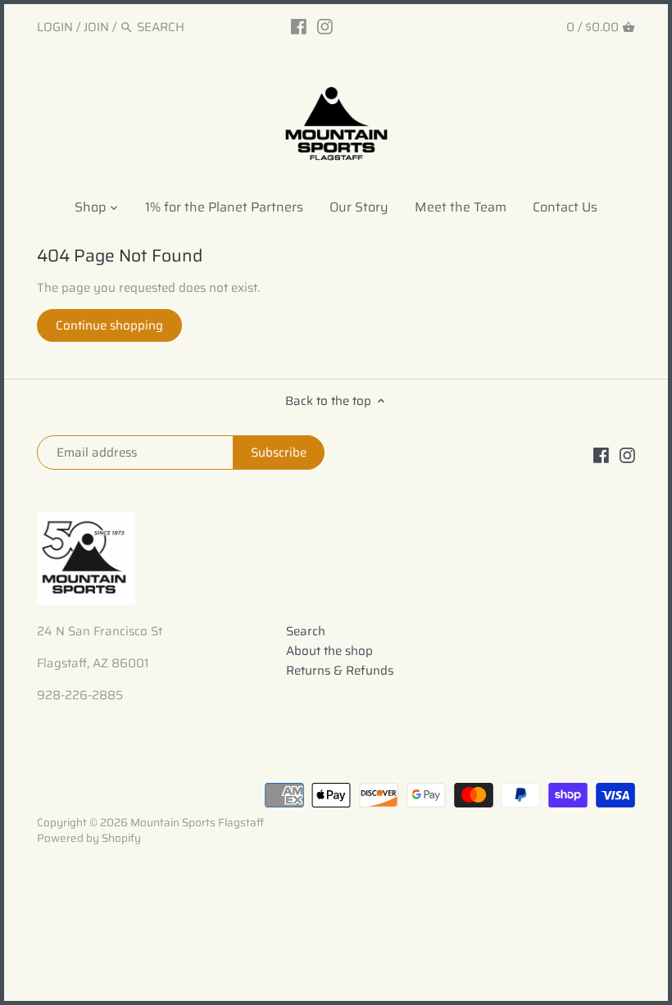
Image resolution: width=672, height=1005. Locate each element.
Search (305, 631)
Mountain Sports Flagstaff (197, 822)
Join (96, 27)
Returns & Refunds (339, 670)
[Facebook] (298, 26)
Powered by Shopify (89, 838)
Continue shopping (109, 325)
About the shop (329, 651)
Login (55, 27)
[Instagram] (325, 26)
